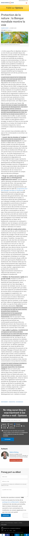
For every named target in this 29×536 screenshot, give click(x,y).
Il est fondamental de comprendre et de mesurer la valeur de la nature (14, 139)
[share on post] (12, 535)
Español (5, 426)
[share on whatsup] (21, 535)
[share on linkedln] (16, 535)
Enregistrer (6, 515)
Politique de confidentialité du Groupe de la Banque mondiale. (15, 434)
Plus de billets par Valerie (16, 460)
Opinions (19, 8)
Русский (17, 426)
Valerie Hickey (5, 28)
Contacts (20, 522)
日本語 (4, 428)
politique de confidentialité (10, 502)
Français (9, 30)
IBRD (2, 530)
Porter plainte (4, 524)
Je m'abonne (7, 439)
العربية (11, 426)
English (11, 424)
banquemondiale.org (23, 0)
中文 (24, 426)
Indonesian (12, 428)
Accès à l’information (9, 522)
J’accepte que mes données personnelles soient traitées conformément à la (15, 433)
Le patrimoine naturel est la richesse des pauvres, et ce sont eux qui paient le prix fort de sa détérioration (13, 79)
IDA (5, 530)
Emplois (15, 522)
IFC (7, 530)
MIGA (11, 530)
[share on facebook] (7, 535)
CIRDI (14, 530)
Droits (2, 522)
